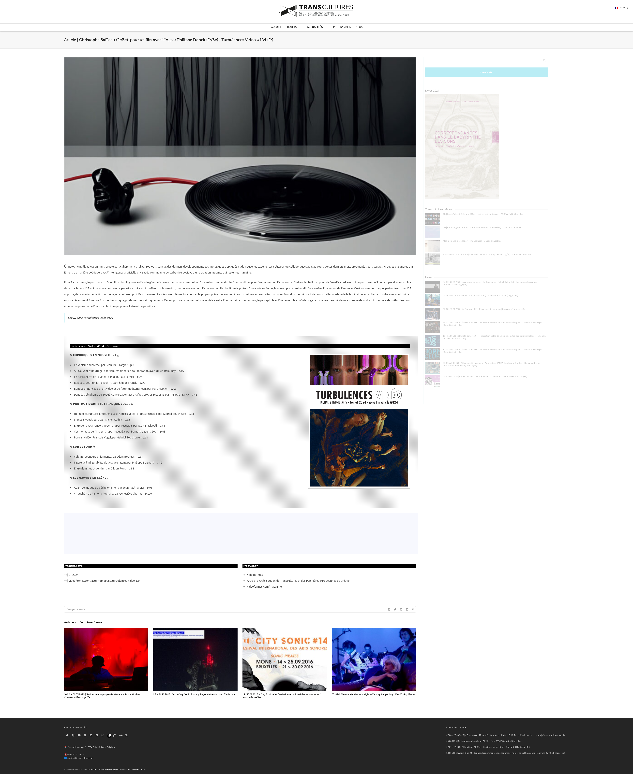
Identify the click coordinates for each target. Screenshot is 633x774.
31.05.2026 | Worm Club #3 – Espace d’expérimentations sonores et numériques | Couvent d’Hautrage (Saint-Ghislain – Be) (492, 351)
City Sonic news (456, 727)
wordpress (126, 769)
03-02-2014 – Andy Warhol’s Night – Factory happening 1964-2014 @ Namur (374, 694)
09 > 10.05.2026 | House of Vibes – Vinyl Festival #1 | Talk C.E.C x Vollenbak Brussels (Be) (485, 376)
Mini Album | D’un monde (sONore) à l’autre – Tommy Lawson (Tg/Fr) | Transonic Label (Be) (487, 254)
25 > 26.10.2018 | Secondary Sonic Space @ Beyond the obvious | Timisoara (194, 694)
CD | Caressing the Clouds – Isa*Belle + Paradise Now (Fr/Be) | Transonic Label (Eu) (482, 227)
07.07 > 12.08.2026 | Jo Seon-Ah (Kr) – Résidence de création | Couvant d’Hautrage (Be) (484, 309)
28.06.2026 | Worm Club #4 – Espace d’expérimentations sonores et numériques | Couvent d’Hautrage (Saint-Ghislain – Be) (492, 323)
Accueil (276, 27)
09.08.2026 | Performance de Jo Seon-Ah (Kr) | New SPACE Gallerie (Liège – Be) (480, 295)
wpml (143, 769)
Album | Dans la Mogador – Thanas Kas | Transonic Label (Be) (472, 241)
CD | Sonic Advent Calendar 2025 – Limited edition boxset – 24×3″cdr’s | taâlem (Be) (483, 214)
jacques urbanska (97, 769)
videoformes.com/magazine (264, 587)
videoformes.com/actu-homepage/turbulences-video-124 (104, 581)
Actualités (315, 27)
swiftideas (135, 769)
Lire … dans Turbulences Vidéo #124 (90, 318)
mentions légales (111, 769)
